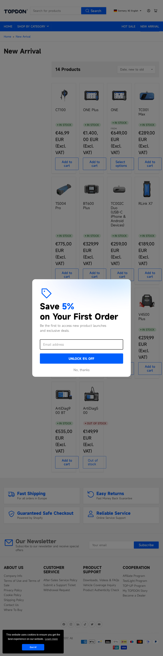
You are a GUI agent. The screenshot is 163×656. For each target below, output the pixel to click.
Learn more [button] (51, 639)
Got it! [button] (33, 647)
